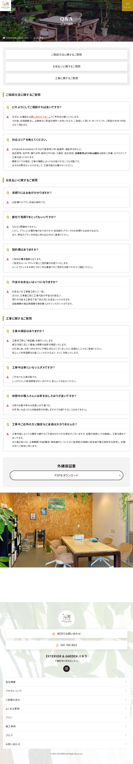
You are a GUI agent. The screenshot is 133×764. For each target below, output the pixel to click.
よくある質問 (12, 708)
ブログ (9, 735)
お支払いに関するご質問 (67, 66)
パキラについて (14, 690)
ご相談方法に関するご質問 (66, 54)
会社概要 (11, 682)
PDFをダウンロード (66, 475)
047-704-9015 (68, 645)
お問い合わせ (13, 744)
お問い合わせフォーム (40, 116)
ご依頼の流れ (13, 699)
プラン (9, 717)
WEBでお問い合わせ (69, 633)
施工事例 (11, 726)
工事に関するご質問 (66, 78)
